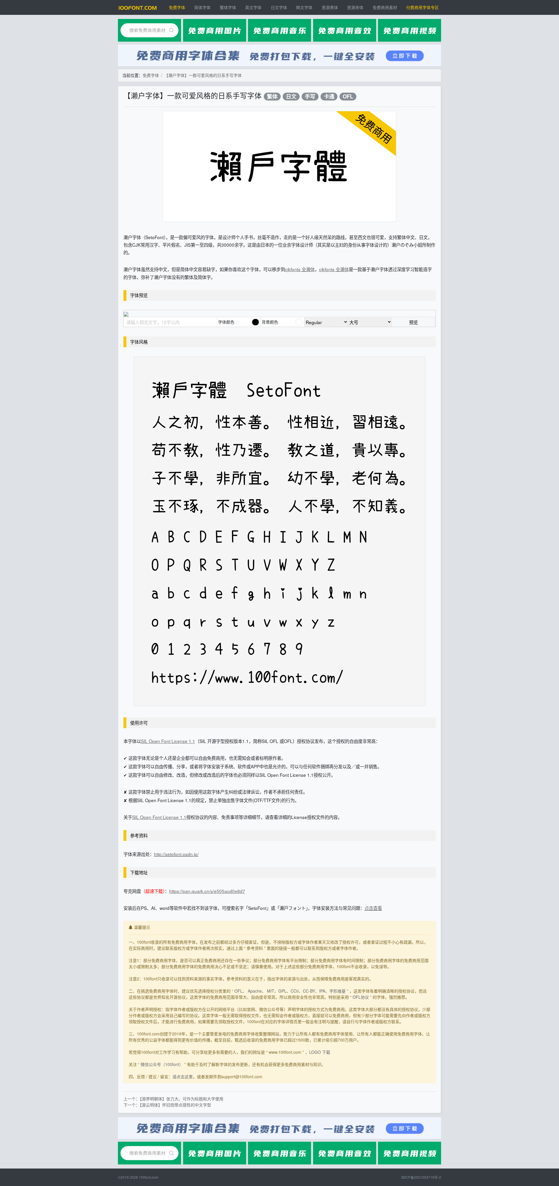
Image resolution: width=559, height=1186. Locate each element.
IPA (322, 991)
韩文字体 (304, 7)
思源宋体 (355, 7)
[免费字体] (138, 7)
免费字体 (177, 7)
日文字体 (279, 7)
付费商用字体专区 (422, 7)
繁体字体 (228, 7)
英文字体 (253, 7)
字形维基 (337, 991)
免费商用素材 (385, 7)
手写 (310, 96)
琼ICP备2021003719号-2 (421, 1177)
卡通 (329, 96)
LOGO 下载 (319, 1052)
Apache (255, 991)
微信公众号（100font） (162, 1064)
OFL (348, 96)
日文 (291, 96)
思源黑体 (330, 7)
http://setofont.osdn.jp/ (176, 854)
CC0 (295, 991)
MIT (270, 991)
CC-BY (309, 991)
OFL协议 (361, 997)
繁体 (272, 96)
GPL (282, 991)
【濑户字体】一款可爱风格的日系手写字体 (203, 75)
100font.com (148, 1177)
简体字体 (202, 7)
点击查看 (373, 908)
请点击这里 (182, 1076)
